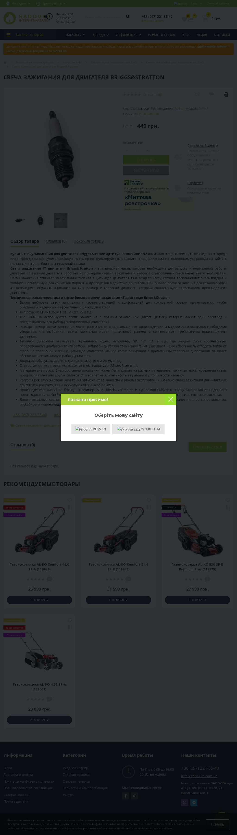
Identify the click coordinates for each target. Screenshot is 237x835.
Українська (150, 428)
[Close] (170, 399)
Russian (99, 428)
